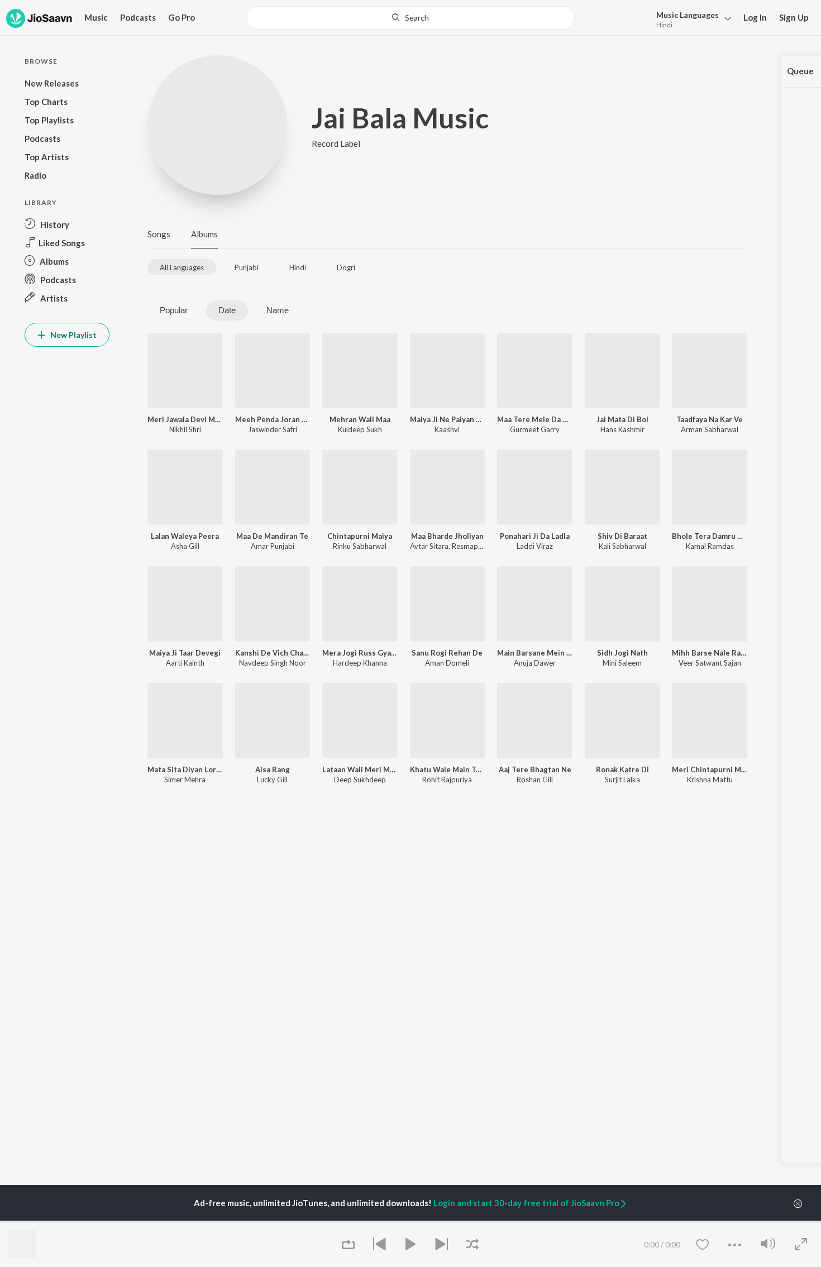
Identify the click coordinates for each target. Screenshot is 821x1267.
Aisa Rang (272, 769)
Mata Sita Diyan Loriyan (185, 769)
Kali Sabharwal (622, 546)
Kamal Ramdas (710, 546)
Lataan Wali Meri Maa (360, 769)
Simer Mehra (185, 779)
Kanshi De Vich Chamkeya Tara (273, 652)
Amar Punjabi (272, 546)
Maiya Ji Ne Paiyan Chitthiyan (447, 419)
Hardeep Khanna (360, 662)
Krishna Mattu (710, 779)
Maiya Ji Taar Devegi (185, 652)
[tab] (181, 267)
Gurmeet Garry (535, 429)
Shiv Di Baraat (622, 536)
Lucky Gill (272, 779)
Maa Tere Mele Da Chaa (534, 419)
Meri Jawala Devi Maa (185, 419)
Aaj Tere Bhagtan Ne (535, 769)
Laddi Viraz (535, 546)
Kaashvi (447, 429)
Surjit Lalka (622, 779)
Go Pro (181, 17)
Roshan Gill (535, 779)
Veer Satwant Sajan (710, 662)
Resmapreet (471, 546)
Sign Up (794, 17)
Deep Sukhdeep (360, 779)
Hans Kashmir (622, 429)
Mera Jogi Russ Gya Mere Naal (360, 652)
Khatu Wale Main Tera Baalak (447, 769)
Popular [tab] (174, 310)
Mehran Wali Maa (360, 419)
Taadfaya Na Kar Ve (709, 419)
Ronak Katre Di (622, 769)
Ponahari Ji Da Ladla (535, 536)
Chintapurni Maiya (359, 536)
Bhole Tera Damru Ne (709, 536)
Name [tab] (277, 310)
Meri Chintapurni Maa (709, 769)
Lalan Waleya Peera (185, 536)
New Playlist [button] (73, 335)
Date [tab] (227, 310)
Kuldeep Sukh (360, 429)
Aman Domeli (447, 662)
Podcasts (138, 17)
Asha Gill (185, 546)
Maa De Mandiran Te (272, 536)
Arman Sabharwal (709, 429)
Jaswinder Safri (272, 429)
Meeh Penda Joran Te (273, 419)
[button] (690, 19)
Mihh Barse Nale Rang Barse (709, 652)
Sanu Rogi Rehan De (447, 652)
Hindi (664, 24)
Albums (204, 234)
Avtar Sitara (429, 546)
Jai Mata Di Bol (622, 419)
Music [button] (96, 17)
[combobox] (410, 18)
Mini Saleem (622, 662)
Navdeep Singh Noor (272, 662)
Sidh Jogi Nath (622, 652)
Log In (755, 17)
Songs (158, 234)
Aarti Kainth (185, 662)
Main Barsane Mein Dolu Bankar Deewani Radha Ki (534, 652)
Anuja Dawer (535, 662)
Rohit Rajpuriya (447, 779)
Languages (687, 15)
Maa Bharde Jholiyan (447, 536)
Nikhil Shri (185, 429)
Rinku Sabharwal (359, 546)
